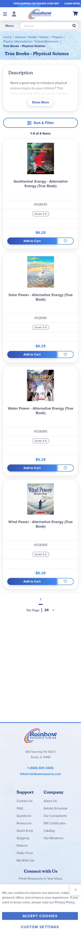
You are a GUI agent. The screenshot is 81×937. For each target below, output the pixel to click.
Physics (57, 37)
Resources (24, 823)
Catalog (49, 830)
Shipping (23, 838)
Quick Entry (25, 830)
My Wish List (25, 860)
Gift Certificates (55, 823)
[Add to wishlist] (65, 241)
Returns (22, 845)
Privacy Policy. (65, 902)
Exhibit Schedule (56, 808)
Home (7, 37)
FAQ (20, 808)
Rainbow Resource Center (40, 735)
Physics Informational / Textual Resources (30, 41)
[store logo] (40, 13)
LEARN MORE (72, 3)
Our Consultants (55, 815)
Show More (40, 102)
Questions (24, 815)
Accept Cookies (40, 916)
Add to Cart (31, 241)
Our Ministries (53, 838)
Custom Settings (40, 927)
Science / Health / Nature (31, 37)
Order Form (25, 853)
